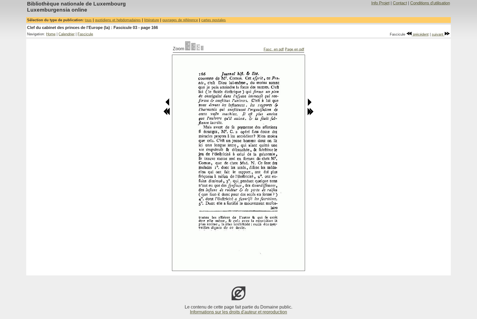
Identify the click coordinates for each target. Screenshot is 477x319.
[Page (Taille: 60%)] (198, 48)
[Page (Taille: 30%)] (202, 48)
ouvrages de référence (180, 20)
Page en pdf (294, 49)
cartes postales (213, 20)
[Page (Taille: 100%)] (187, 48)
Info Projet (380, 3)
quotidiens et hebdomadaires (118, 20)
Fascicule (85, 34)
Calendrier (67, 34)
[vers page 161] (166, 114)
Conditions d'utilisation (430, 3)
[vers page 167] (309, 104)
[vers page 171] (310, 114)
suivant (438, 34)
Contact (400, 3)
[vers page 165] (167, 104)
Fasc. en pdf (274, 49)
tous (88, 20)
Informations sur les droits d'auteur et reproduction (238, 312)
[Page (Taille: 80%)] (193, 48)
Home (50, 34)
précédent (420, 34)
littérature (151, 20)
